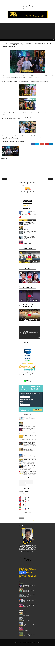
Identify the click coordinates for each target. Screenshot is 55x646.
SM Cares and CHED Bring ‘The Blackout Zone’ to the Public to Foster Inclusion (29, 223)
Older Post (50, 179)
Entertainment (21, 481)
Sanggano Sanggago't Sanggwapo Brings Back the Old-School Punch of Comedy (9, 152)
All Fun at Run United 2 (26, 417)
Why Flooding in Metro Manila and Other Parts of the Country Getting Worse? (29, 232)
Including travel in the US (27, 399)
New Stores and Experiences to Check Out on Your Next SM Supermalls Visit (29, 228)
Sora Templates (23, 642)
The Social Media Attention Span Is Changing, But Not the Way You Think (29, 237)
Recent (23, 220)
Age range (22, 395)
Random (32, 220)
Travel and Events (30, 481)
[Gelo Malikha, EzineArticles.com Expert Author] (27, 575)
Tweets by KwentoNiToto (27, 205)
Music (25, 481)
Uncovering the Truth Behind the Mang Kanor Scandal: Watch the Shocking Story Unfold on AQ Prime (29, 429)
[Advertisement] (27, 30)
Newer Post (4, 179)
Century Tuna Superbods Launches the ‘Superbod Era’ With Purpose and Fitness (29, 242)
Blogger (33, 520)
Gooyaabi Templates (36, 642)
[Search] (31, 19)
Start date (22, 403)
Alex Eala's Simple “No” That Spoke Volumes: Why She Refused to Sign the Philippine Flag (29, 634)
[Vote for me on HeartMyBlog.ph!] (27, 363)
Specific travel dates (26, 401)
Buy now (37, 409)
